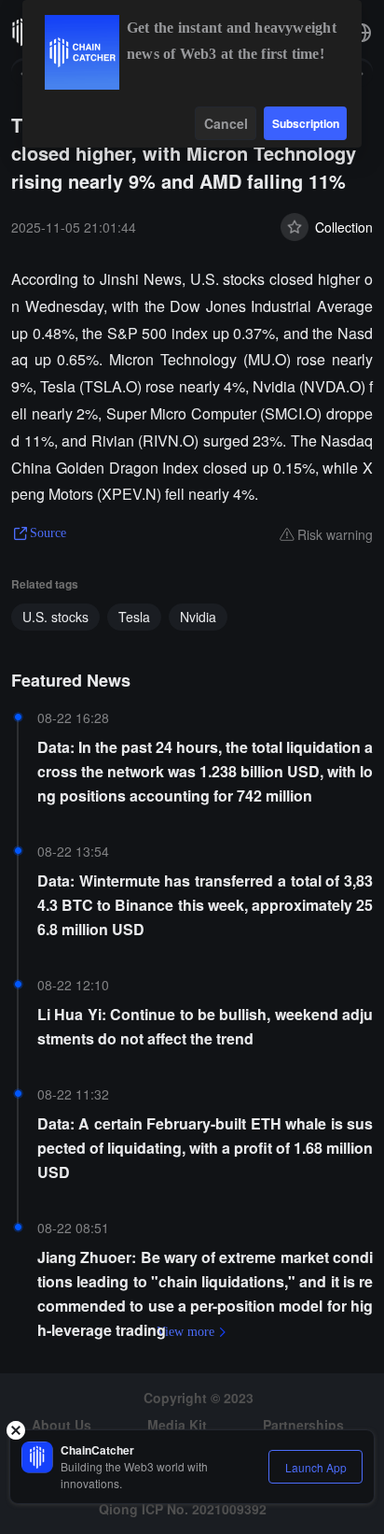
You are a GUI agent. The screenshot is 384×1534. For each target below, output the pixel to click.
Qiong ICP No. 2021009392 (183, 1508)
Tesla (134, 616)
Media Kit (177, 1424)
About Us (61, 1424)
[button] (361, 33)
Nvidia (198, 616)
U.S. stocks (55, 616)
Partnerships (303, 1424)
